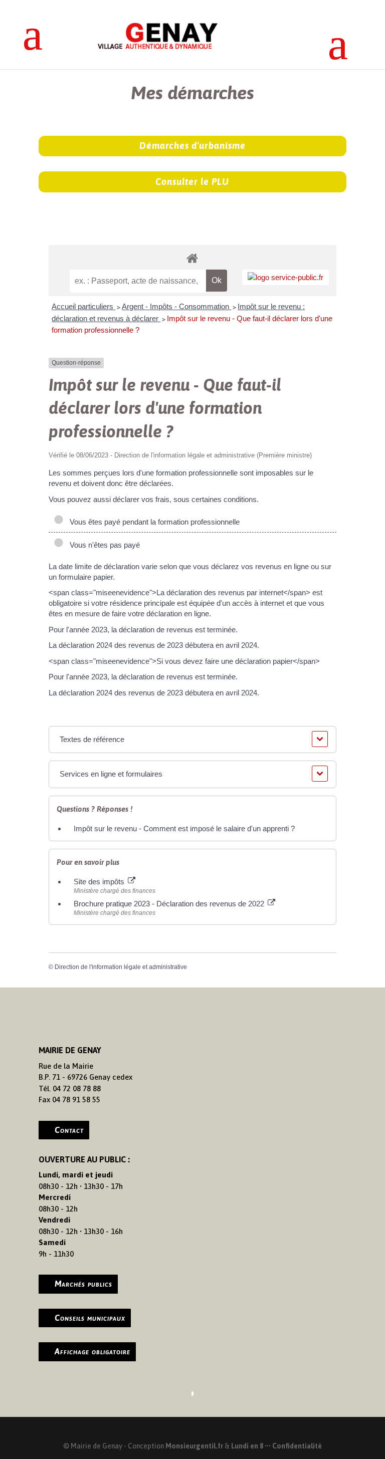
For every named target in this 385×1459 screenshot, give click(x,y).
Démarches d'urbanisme (192, 145)
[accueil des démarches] (192, 258)
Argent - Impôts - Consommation (176, 306)
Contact (69, 1129)
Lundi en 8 (247, 1446)
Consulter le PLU (192, 181)
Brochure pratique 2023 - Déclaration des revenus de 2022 (170, 903)
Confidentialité (297, 1446)
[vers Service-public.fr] (285, 277)
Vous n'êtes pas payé (103, 545)
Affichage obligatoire (92, 1351)
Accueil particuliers (83, 306)
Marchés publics (83, 1283)
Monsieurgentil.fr (195, 1446)
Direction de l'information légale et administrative (121, 966)
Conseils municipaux (90, 1317)
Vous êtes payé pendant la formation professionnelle (153, 522)
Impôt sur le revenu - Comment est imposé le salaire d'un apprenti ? (184, 828)
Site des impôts (100, 881)
